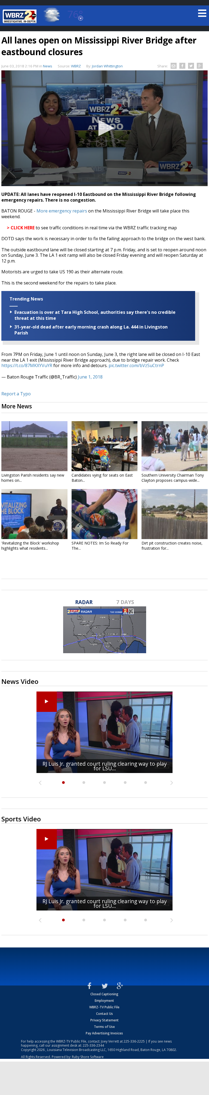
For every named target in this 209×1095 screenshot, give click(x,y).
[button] (104, 128)
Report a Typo (16, 394)
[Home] (20, 16)
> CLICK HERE (21, 228)
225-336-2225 (134, 1041)
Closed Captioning (104, 994)
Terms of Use (104, 1026)
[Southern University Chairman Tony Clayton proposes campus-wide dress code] (175, 446)
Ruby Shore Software (88, 1057)
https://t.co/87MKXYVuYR (26, 365)
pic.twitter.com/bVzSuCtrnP (136, 365)
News (47, 66)
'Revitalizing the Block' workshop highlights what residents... (30, 545)
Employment (104, 1000)
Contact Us (104, 1013)
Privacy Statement (104, 1020)
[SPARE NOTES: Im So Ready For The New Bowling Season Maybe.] (105, 514)
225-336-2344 (93, 1045)
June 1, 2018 (90, 377)
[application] (104, 128)
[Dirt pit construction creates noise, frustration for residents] (175, 514)
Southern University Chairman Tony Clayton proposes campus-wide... (173, 478)
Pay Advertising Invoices (104, 1033)
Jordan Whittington (107, 66)
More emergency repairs (61, 211)
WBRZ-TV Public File (104, 1007)
